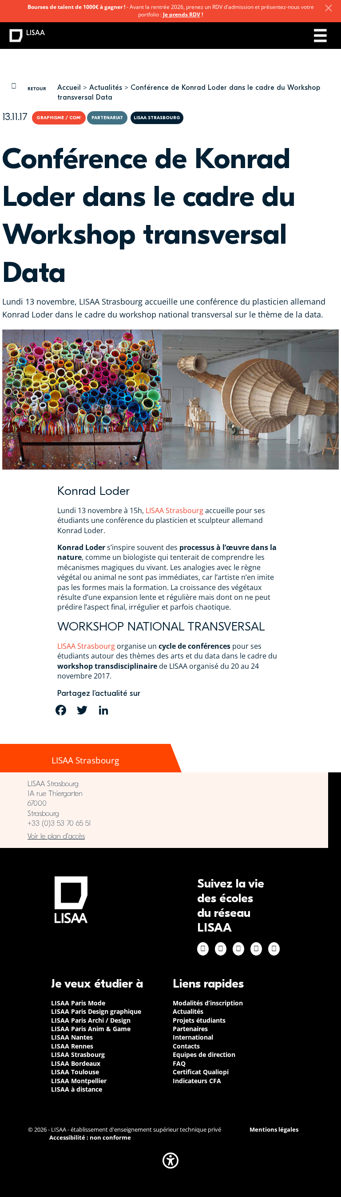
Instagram (220, 949)
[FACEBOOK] (60, 710)
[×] (328, 8)
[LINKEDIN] (103, 710)
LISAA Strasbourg (174, 510)
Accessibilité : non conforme (90, 1137)
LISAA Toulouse (75, 1072)
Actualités (105, 88)
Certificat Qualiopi (201, 1072)
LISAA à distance (76, 1089)
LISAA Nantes (72, 1037)
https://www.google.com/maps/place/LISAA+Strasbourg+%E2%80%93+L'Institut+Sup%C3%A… (164, 836)
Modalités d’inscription (208, 1003)
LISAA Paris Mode (78, 1003)
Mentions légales (274, 1129)
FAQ (179, 1063)
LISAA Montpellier (79, 1080)
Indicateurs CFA (197, 1080)
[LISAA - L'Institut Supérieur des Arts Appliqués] (71, 899)
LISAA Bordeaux (75, 1063)
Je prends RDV (181, 14)
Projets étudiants (199, 1020)
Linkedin (238, 949)
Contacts (186, 1046)
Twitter (256, 949)
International (193, 1037)
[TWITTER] (82, 710)
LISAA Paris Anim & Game (91, 1028)
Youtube (274, 949)
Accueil (69, 88)
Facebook (203, 949)
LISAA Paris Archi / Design (91, 1020)
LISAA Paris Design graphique (96, 1011)
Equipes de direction (204, 1054)
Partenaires (190, 1028)
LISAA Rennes (72, 1046)
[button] (170, 1160)
